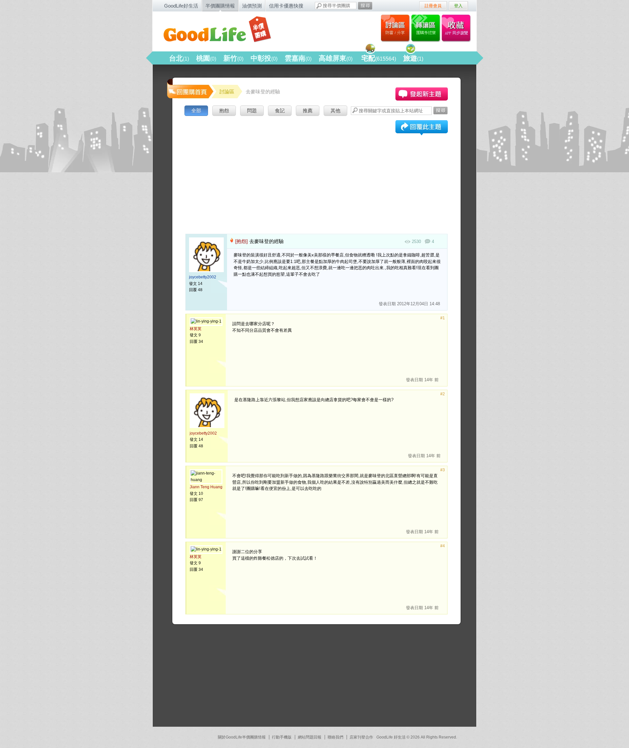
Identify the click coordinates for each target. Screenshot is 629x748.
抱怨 (224, 110)
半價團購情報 (220, 6)
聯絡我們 (335, 737)
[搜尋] (365, 5)
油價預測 (252, 6)
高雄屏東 (336, 58)
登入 (458, 5)
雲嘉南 (298, 58)
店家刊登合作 (361, 737)
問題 (252, 110)
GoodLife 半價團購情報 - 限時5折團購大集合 (223, 30)
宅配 (378, 58)
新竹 (233, 58)
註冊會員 (433, 5)
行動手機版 (282, 737)
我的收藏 (457, 28)
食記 (280, 110)
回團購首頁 (189, 88)
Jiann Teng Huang (206, 487)
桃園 (206, 58)
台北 (179, 58)
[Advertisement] (316, 167)
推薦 (308, 110)
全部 (196, 110)
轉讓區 (426, 28)
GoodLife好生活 (181, 6)
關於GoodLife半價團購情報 (242, 737)
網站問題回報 (309, 737)
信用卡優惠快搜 (286, 6)
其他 (335, 110)
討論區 (395, 28)
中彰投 (264, 58)
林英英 (195, 329)
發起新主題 (421, 94)
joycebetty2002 (202, 277)
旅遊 (413, 58)
